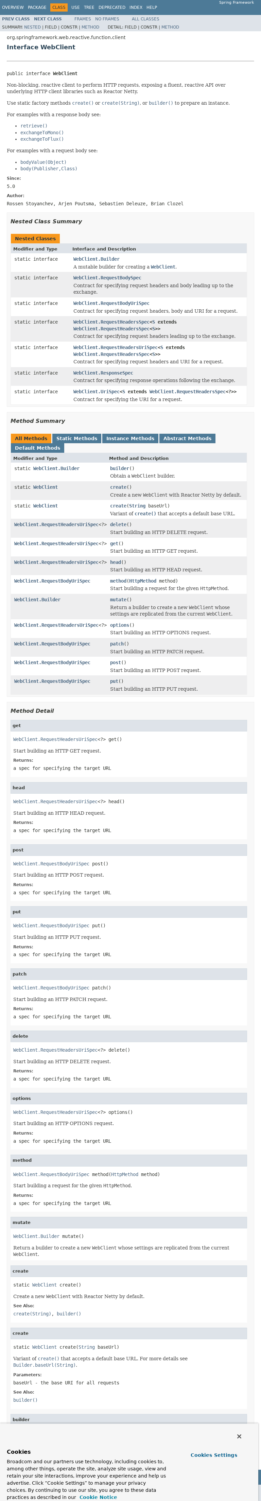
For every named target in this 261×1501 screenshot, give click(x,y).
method (118, 581)
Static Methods (76, 438)
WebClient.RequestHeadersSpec (111, 322)
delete (118, 524)
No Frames (107, 19)
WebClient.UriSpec (96, 391)
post (115, 662)
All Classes (145, 19)
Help (151, 7)
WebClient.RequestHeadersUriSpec (115, 347)
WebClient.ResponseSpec (103, 373)
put (114, 681)
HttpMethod (142, 581)
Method (90, 27)
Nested (32, 27)
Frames (82, 19)
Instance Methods (130, 438)
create (118, 487)
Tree (89, 7)
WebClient (45, 487)
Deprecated (112, 7)
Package (37, 7)
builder (119, 468)
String (137, 505)
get (114, 543)
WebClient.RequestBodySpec (107, 277)
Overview (13, 7)
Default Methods (37, 448)
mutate (118, 599)
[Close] (239, 1436)
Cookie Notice (97, 1497)
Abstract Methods (187, 438)
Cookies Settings (214, 1455)
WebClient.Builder (96, 259)
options (119, 625)
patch (117, 643)
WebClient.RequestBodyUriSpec (111, 303)
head (115, 562)
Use (75, 7)
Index (135, 7)
